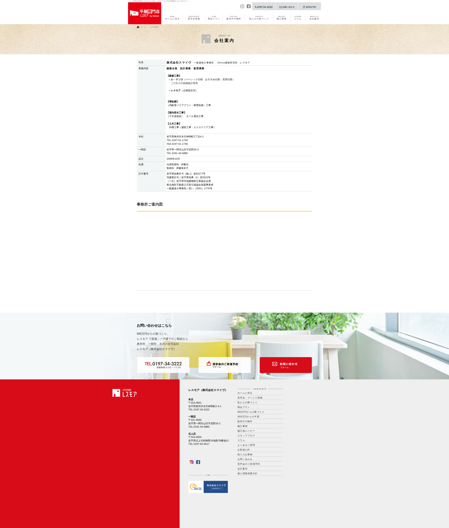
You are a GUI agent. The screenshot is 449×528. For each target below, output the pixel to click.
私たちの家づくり (259, 18)
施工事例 (282, 18)
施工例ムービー (246, 431)
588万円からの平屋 (248, 416)
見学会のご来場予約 (248, 464)
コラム (297, 18)
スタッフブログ (246, 435)
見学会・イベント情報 (250, 397)
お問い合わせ (245, 459)
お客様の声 (243, 449)
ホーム (143, 27)
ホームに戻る (172, 18)
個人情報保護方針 (247, 473)
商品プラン (214, 18)
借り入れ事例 (245, 454)
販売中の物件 (233, 18)
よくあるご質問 (246, 445)
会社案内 (314, 18)
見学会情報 (194, 18)
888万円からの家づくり (250, 412)
